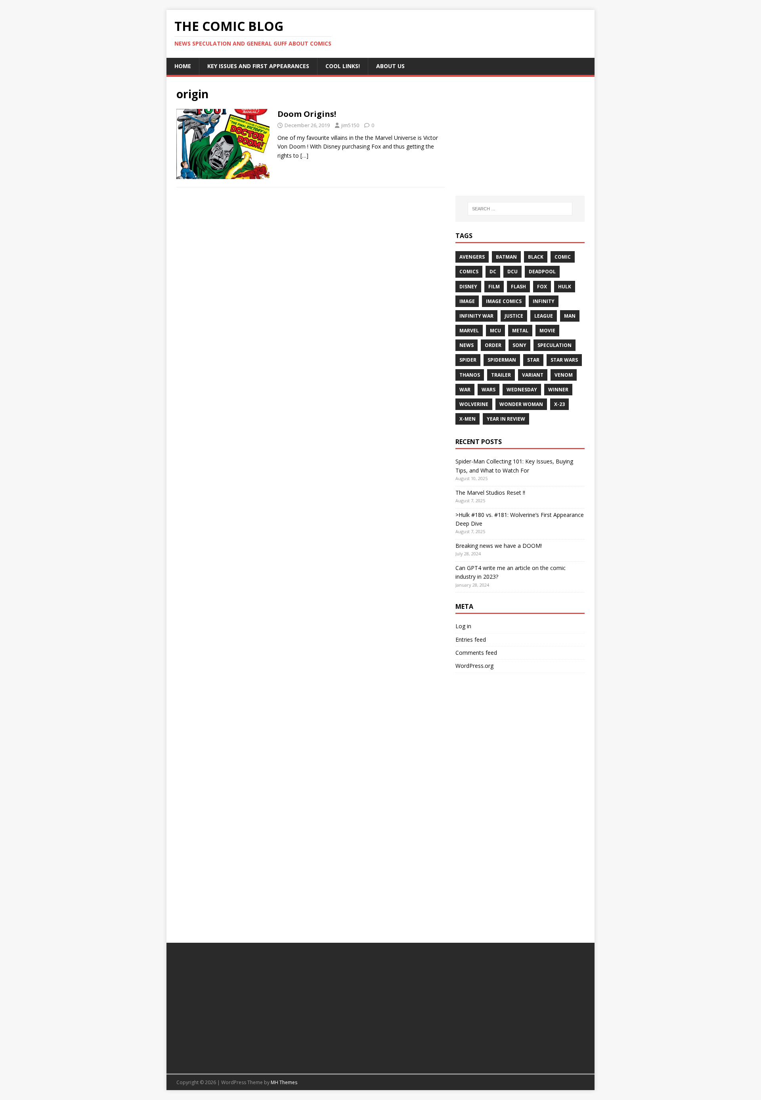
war (464, 389)
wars (488, 389)
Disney (468, 286)
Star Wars (564, 359)
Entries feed (470, 639)
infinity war (476, 316)
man (570, 316)
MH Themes (284, 1082)
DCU (512, 271)
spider (467, 359)
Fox (542, 286)
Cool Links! (342, 66)
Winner (558, 389)
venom (563, 375)
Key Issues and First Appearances (258, 66)
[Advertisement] (520, 136)
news (466, 345)
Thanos (469, 375)
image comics (504, 301)
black (535, 257)
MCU (495, 330)
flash (518, 286)
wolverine (473, 404)
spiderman (502, 359)
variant (532, 375)
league (543, 316)
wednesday (522, 389)
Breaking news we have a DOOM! (498, 545)
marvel (469, 330)
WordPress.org (474, 665)
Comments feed (476, 652)
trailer (501, 375)
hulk (564, 286)
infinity (543, 301)
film (494, 286)
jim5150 (350, 125)
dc (492, 271)
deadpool (542, 271)
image (467, 301)
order (493, 345)
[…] (304, 155)
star (533, 359)
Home (182, 66)
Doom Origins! (306, 114)
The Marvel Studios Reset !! (490, 492)
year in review (506, 419)
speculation (554, 345)
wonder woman (521, 404)
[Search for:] (520, 208)
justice (514, 316)
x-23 (559, 404)
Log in (463, 626)
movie (547, 330)
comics (468, 271)
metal (520, 330)
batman (506, 257)
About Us (390, 66)
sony (519, 345)
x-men (467, 419)
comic (562, 257)
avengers (472, 257)
